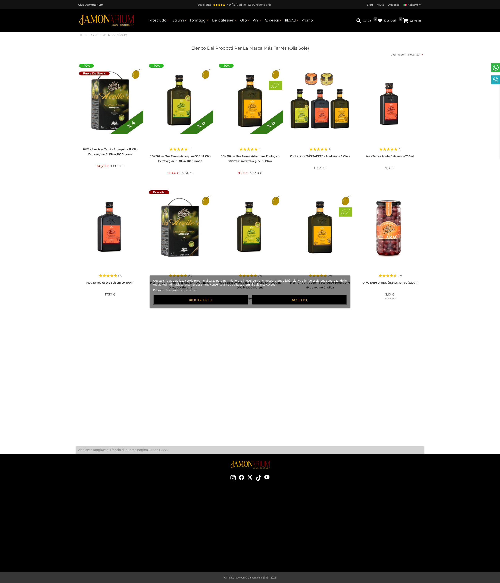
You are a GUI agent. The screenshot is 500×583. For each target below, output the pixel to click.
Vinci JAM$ (197, 514)
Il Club (197, 508)
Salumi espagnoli (283, 532)
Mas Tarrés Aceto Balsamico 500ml (110, 282)
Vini (257, 20)
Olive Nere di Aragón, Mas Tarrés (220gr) (389, 282)
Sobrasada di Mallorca (283, 544)
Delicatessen (224, 20)
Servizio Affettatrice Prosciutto (196, 538)
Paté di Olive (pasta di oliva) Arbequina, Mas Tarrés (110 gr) (250, 412)
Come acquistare (363, 503)
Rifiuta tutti (200, 299)
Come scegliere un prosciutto (283, 508)
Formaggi (199, 20)
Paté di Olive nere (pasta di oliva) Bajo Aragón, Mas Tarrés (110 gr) (320, 412)
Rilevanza (413, 54)
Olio (245, 20)
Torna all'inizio (158, 449)
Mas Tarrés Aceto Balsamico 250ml (390, 156)
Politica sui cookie (363, 526)
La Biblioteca (283, 555)
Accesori (273, 20)
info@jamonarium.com (112, 514)
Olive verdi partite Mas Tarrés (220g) (180, 409)
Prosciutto (159, 20)
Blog (197, 544)
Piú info (158, 290)
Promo (307, 20)
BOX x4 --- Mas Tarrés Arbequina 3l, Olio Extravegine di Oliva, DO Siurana (110, 152)
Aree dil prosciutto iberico (282, 526)
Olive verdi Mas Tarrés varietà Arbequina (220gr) (110, 412)
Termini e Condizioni (363, 514)
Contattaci (197, 503)
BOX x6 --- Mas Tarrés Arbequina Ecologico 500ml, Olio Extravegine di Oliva (250, 159)
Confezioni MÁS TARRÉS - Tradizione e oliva (320, 156)
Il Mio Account (363, 538)
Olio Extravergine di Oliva (283, 538)
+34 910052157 (123, 529)
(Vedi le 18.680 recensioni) (253, 4)
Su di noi (197, 520)
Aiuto (363, 544)
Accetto (299, 299)
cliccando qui (115, 522)
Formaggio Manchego (283, 550)
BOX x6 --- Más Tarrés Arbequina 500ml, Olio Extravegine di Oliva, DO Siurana (180, 159)
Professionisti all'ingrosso (197, 532)
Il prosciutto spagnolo (283, 503)
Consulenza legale (363, 520)
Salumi (179, 20)
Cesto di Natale (197, 526)
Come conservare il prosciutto (283, 520)
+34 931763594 (103, 529)
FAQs (363, 532)
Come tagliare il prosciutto (283, 514)
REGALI (292, 20)
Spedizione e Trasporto (363, 508)
